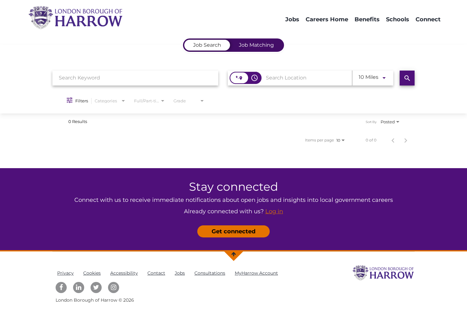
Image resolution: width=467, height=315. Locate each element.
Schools (397, 19)
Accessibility (124, 273)
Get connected (233, 231)
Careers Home (327, 19)
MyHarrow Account (256, 273)
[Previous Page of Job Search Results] (393, 140)
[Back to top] (233, 254)
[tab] (207, 45)
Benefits (367, 19)
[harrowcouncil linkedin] (78, 287)
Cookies (92, 273)
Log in (274, 211)
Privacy (65, 273)
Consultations (209, 273)
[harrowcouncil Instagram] (113, 287)
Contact (156, 273)
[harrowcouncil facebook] (61, 287)
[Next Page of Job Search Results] (405, 140)
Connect (428, 19)
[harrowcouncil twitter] (96, 287)
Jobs (292, 19)
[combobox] (135, 77)
